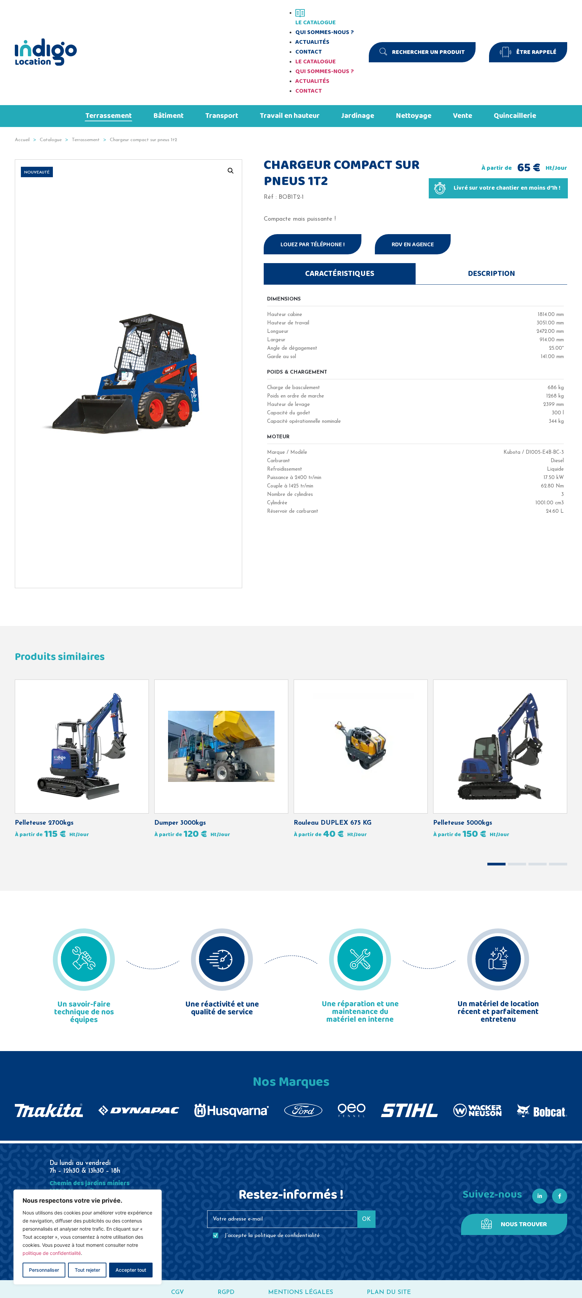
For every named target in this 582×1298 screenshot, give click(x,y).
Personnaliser (44, 1270)
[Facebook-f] (559, 1196)
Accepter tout (131, 1270)
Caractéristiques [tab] (339, 273)
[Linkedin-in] (539, 1196)
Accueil (22, 140)
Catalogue (51, 140)
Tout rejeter (87, 1270)
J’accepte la (272, 1235)
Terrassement (86, 140)
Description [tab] (491, 273)
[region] (87, 1237)
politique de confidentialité (52, 1253)
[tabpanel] (415, 402)
